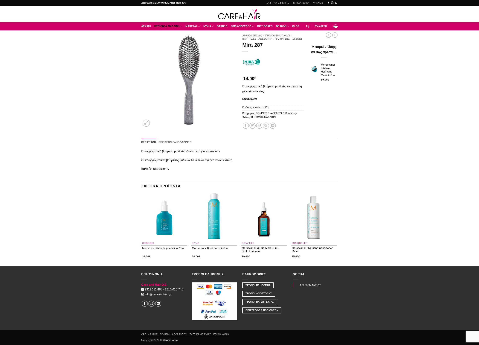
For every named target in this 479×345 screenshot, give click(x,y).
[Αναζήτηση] (307, 26)
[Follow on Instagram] (332, 2)
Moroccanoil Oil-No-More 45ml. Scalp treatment (260, 249)
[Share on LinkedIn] (273, 126)
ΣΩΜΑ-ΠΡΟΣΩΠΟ (241, 26)
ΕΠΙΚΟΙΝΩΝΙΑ (301, 2)
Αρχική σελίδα (252, 35)
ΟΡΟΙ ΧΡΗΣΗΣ (149, 334)
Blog (295, 26)
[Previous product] (335, 35)
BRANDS (281, 26)
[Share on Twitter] (252, 126)
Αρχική (146, 26)
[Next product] (328, 35)
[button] (321, 26)
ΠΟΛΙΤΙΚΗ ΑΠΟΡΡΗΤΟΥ (173, 334)
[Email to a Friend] (259, 126)
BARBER (222, 26)
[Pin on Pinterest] (266, 126)
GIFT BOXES (265, 26)
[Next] (336, 229)
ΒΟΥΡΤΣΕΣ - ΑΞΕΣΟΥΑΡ (257, 38)
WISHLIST (319, 2)
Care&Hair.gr (310, 285)
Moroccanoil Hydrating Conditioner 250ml (312, 249)
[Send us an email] (336, 2)
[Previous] (141, 229)
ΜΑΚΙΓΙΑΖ (191, 26)
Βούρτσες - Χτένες (289, 38)
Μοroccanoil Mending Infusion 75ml (163, 248)
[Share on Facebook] (246, 126)
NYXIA (207, 26)
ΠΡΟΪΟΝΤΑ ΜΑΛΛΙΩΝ (167, 26)
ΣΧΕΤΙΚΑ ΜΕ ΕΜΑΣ (277, 2)
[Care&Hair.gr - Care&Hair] (239, 14)
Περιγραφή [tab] (148, 142)
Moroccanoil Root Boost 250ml (210, 248)
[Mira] (251, 62)
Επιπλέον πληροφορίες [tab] (174, 142)
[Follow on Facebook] (329, 2)
